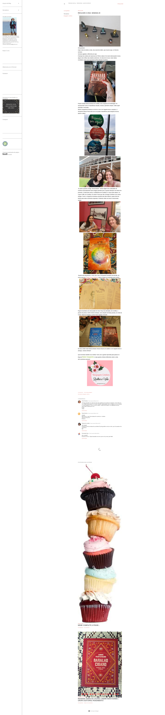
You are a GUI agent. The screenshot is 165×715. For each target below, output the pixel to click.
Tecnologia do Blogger (94, 710)
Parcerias (79, 3)
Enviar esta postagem (88, 392)
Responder (84, 410)
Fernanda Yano (85, 433)
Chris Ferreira (85, 401)
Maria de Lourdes (86, 423)
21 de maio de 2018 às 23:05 (95, 423)
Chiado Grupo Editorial (92, 277)
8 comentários (86, 627)
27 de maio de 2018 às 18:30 (94, 433)
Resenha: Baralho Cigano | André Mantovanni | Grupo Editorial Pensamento (98, 699)
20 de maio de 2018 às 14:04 (93, 400)
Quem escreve (87, 3)
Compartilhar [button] (67, 10)
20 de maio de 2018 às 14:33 (93, 413)
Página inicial (72, 3)
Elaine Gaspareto (88, 357)
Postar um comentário (88, 702)
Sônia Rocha (84, 413)
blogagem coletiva (68, 15)
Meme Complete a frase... (89, 625)
